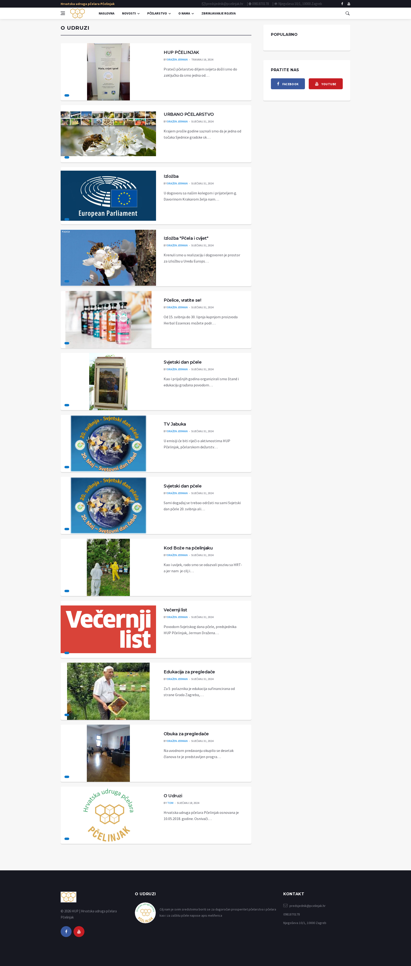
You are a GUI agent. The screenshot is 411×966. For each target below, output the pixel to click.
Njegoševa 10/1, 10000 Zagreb (300, 3)
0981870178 (260, 3)
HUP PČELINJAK (181, 52)
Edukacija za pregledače (189, 672)
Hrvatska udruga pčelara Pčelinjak (88, 4)
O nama (184, 13)
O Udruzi (173, 795)
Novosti (129, 13)
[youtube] (78, 931)
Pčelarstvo (157, 13)
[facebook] (342, 4)
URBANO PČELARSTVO (189, 114)
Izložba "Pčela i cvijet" (186, 238)
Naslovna (106, 13)
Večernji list (175, 610)
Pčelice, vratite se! (182, 300)
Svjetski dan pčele (182, 362)
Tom (170, 803)
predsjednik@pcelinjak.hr (224, 3)
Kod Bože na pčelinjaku (188, 548)
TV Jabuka (175, 424)
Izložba (171, 176)
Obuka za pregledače (186, 733)
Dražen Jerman (177, 59)
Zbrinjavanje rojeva (218, 13)
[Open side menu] (63, 13)
